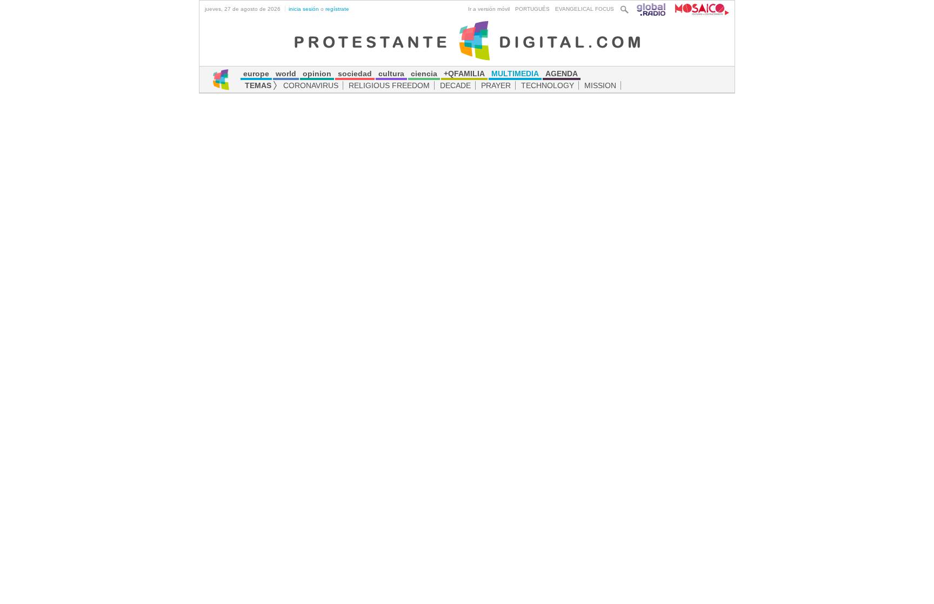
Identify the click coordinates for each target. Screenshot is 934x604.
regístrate (337, 9)
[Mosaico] (698, 9)
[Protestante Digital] (467, 40)
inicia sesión (304, 9)
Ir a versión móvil (489, 9)
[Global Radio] (652, 9)
